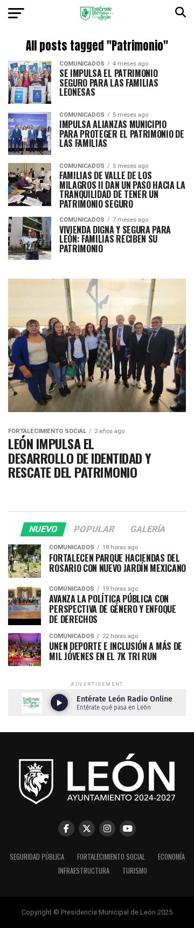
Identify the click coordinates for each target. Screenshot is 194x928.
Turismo (134, 871)
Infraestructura (83, 871)
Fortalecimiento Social (111, 857)
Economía (171, 857)
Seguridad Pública (37, 857)
